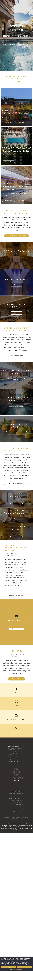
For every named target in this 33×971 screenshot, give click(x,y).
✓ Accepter (8, 967)
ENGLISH (22, 791)
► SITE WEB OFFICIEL (13, 761)
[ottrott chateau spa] (16, 773)
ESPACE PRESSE (20, 804)
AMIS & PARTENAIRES (19, 802)
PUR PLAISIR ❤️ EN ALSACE (15, 113)
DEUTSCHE (15, 791)
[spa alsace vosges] (15, 780)
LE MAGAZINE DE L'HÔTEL (18, 795)
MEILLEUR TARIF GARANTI (18, 800)
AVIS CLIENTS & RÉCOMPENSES (16, 793)
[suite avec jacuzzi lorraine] (14, 780)
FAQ (23, 809)
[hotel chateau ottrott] (17, 780)
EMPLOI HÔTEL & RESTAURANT (16, 798)
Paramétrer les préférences (16, 969)
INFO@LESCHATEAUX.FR (14, 759)
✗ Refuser (24, 967)
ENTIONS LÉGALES (19, 806)
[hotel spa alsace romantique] (16, 688)
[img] (16, 107)
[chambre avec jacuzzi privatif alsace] (18, 780)
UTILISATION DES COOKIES (17, 811)
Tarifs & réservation (17, 9)
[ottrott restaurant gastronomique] (16, 715)
